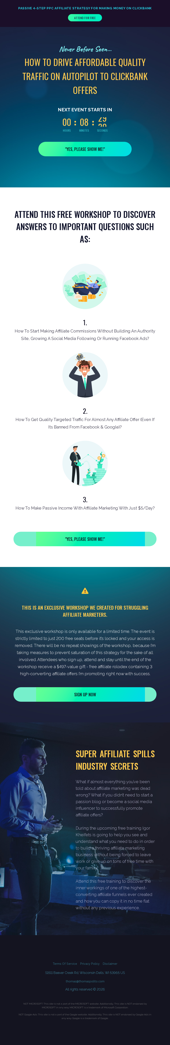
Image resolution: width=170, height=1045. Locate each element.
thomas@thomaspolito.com (85, 981)
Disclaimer (110, 963)
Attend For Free (85, 18)
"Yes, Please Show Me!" (85, 149)
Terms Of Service (65, 963)
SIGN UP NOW (85, 694)
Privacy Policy (90, 963)
